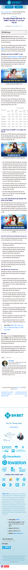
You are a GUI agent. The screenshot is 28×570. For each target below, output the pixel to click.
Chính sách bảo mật (8, 560)
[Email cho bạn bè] (15, 382)
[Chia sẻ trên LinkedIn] (20, 382)
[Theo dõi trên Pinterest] (5, 541)
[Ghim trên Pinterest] (18, 382)
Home (2, 12)
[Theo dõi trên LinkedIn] (8, 541)
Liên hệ (11, 561)
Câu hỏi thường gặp (19, 560)
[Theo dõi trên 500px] (12, 541)
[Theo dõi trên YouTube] (10, 541)
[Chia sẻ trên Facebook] (10, 382)
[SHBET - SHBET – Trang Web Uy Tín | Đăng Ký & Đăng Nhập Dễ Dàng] (14, 2)
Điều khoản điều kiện (7, 556)
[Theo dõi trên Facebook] (3, 541)
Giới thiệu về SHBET (19, 556)
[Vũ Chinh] (5, 363)
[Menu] (26, 2)
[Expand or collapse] (25, 32)
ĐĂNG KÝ (19, 6)
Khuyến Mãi (8, 12)
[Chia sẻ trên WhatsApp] (7, 382)
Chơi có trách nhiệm (8, 558)
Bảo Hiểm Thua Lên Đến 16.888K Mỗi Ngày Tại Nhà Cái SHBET (13, 327)
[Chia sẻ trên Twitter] (12, 382)
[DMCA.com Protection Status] (6, 547)
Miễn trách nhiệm (19, 558)
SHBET (19, 363)
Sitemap (17, 561)
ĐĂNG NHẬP (9, 6)
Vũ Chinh (20, 26)
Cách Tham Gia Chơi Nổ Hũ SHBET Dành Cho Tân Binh (21, 393)
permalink (15, 388)
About (3, 357)
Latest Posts (8, 357)
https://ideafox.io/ (18, 533)
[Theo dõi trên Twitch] (14, 541)
